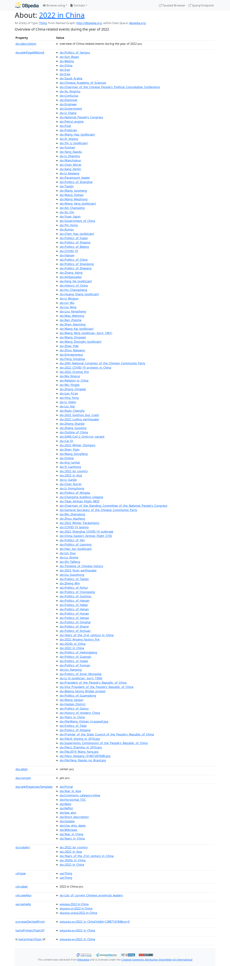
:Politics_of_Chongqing (77, 592)
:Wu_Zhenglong (72, 514)
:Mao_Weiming (72, 316)
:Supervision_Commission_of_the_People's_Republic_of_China (104, 743)
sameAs (23, 904)
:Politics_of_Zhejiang (75, 268)
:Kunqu (67, 229)
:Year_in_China (71, 834)
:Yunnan (67, 147)
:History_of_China (74, 286)
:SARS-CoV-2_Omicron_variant (82, 437)
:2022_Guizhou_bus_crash (79, 415)
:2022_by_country (74, 471)
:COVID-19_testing (74, 527)
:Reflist (66, 808)
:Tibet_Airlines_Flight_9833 (79, 501)
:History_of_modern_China (80, 713)
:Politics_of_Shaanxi (75, 242)
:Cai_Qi (66, 441)
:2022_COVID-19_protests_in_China (85, 368)
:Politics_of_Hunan (74, 614)
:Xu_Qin (67, 212)
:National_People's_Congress (81, 117)
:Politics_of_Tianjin (74, 579)
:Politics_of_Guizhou (75, 596)
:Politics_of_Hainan (74, 601)
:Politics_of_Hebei (74, 605)
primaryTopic (30, 939)
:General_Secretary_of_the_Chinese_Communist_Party (98, 510)
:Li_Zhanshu (70, 156)
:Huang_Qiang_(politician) (79, 294)
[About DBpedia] (27, 5)
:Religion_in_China (74, 380)
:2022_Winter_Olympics (77, 445)
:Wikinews (68, 830)
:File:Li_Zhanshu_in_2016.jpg (81, 747)
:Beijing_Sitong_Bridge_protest (82, 691)
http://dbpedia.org (89, 23)
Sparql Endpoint (202, 5)
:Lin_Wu (67, 303)
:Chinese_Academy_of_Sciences (83, 83)
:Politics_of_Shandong (77, 264)
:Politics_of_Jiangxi (74, 618)
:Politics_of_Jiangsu (75, 52)
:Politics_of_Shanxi (74, 626)
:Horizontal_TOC (73, 800)
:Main (65, 804)
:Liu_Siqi (67, 406)
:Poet (65, 126)
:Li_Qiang (68, 113)
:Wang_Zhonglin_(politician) (80, 342)
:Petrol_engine (72, 122)
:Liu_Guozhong (72, 575)
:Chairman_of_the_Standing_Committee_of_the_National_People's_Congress (113, 506)
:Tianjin (67, 186)
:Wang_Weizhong (74, 199)
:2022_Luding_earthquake (79, 419)
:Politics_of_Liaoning (75, 544)
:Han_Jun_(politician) (76, 549)
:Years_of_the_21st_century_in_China (87, 635)
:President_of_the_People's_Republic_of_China (93, 683)
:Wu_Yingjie (69, 385)
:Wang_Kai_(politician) (76, 329)
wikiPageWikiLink (29, 52)
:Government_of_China (77, 221)
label (21, 886)
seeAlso (23, 895)
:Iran (65, 70)
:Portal (66, 787)
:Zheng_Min (70, 583)
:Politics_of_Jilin (72, 540)
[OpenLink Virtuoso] (84, 954)
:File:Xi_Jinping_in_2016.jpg (80, 739)
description (25, 44)
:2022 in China (74, 904)
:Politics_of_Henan (74, 609)
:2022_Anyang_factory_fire (80, 639)
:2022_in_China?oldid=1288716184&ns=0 (95, 922)
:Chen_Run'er (71, 484)
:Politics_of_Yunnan (75, 665)
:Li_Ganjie (68, 480)
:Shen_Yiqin (69, 450)
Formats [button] (79, 5)
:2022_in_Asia (71, 475)
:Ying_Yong (69, 398)
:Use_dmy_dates (73, 826)
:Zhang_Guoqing (73, 428)
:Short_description (74, 817)
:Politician (68, 130)
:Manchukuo (70, 160)
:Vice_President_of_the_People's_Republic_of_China (96, 687)
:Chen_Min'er (71, 165)
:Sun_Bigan (69, 57)
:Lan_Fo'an (69, 393)
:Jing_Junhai (70, 462)
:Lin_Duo (68, 553)
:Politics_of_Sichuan (75, 631)
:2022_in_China (72, 648)
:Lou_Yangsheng (73, 311)
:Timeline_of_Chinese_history (81, 566)
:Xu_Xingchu (70, 91)
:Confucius (69, 96)
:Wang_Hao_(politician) (77, 134)
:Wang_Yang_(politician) (78, 204)
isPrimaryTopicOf (29, 930)
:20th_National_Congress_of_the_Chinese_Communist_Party (102, 363)
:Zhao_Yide (69, 346)
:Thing (66, 873)
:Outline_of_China (74, 432)
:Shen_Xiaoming (73, 324)
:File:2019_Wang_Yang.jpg (79, 752)
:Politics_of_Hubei (74, 661)
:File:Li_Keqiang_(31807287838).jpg (85, 756)
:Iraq (65, 74)
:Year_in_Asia (70, 791)
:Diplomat (68, 100)
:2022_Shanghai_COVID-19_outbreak (86, 532)
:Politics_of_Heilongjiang (78, 652)
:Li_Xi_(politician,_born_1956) (81, 678)
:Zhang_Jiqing (71, 273)
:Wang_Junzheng (73, 191)
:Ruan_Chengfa (72, 411)
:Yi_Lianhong (70, 467)
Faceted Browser (173, 5)
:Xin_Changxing (72, 208)
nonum (23, 778)
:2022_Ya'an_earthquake (78, 570)
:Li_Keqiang (69, 173)
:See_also (68, 813)
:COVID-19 (69, 251)
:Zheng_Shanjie (72, 424)
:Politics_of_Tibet (73, 726)
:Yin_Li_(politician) (74, 143)
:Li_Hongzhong (72, 488)
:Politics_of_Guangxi (75, 657)
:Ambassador (71, 277)
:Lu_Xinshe (69, 557)
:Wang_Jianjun (71, 700)
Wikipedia (83, 959)
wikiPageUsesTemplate (33, 787)
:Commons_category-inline (80, 795)
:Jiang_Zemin (70, 169)
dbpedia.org (137, 23)
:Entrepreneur (71, 355)
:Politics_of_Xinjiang (75, 730)
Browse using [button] (55, 5)
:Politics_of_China (74, 260)
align (21, 769)
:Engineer (68, 104)
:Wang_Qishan (72, 195)
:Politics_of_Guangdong (78, 696)
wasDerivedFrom (30, 922)
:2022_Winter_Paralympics (79, 523)
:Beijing (67, 61)
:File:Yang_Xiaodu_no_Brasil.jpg (83, 760)
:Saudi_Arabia (71, 78)
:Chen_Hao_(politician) (77, 234)
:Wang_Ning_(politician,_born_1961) (86, 333)
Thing (43, 23)
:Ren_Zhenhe (70, 320)
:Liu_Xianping (71, 670)
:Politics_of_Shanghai (76, 182)
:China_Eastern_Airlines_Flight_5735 (86, 536)
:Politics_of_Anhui (74, 588)
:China (66, 65)
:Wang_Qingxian (73, 337)
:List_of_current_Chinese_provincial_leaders (91, 895)
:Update (67, 821)
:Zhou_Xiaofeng (72, 519)
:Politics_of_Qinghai (75, 622)
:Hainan (67, 255)
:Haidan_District (73, 704)
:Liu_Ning (68, 307)
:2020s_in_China (73, 644)
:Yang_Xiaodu (71, 152)
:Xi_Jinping (69, 139)
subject (22, 847)
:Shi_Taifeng (70, 562)
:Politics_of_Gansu (74, 708)
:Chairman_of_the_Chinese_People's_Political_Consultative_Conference (110, 87)
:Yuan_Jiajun (70, 216)
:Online (67, 458)
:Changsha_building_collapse (81, 497)
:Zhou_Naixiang (72, 350)
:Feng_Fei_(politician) (76, 281)
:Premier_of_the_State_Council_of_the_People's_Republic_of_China (107, 734)
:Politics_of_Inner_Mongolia (80, 674)
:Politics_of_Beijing (74, 247)
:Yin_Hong (69, 225)
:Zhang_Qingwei (73, 389)
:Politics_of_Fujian (74, 238)
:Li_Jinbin (68, 402)
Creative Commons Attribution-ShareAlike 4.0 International (156, 959)
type (20, 873)
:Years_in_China (72, 717)
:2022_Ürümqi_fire (74, 372)
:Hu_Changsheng (73, 290)
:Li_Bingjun (69, 298)
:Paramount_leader (75, 178)
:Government (71, 109)
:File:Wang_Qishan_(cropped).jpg (84, 721)
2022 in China (62, 15)
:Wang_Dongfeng (74, 454)
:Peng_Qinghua (72, 359)
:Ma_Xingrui (70, 376)
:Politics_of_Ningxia (75, 493)
